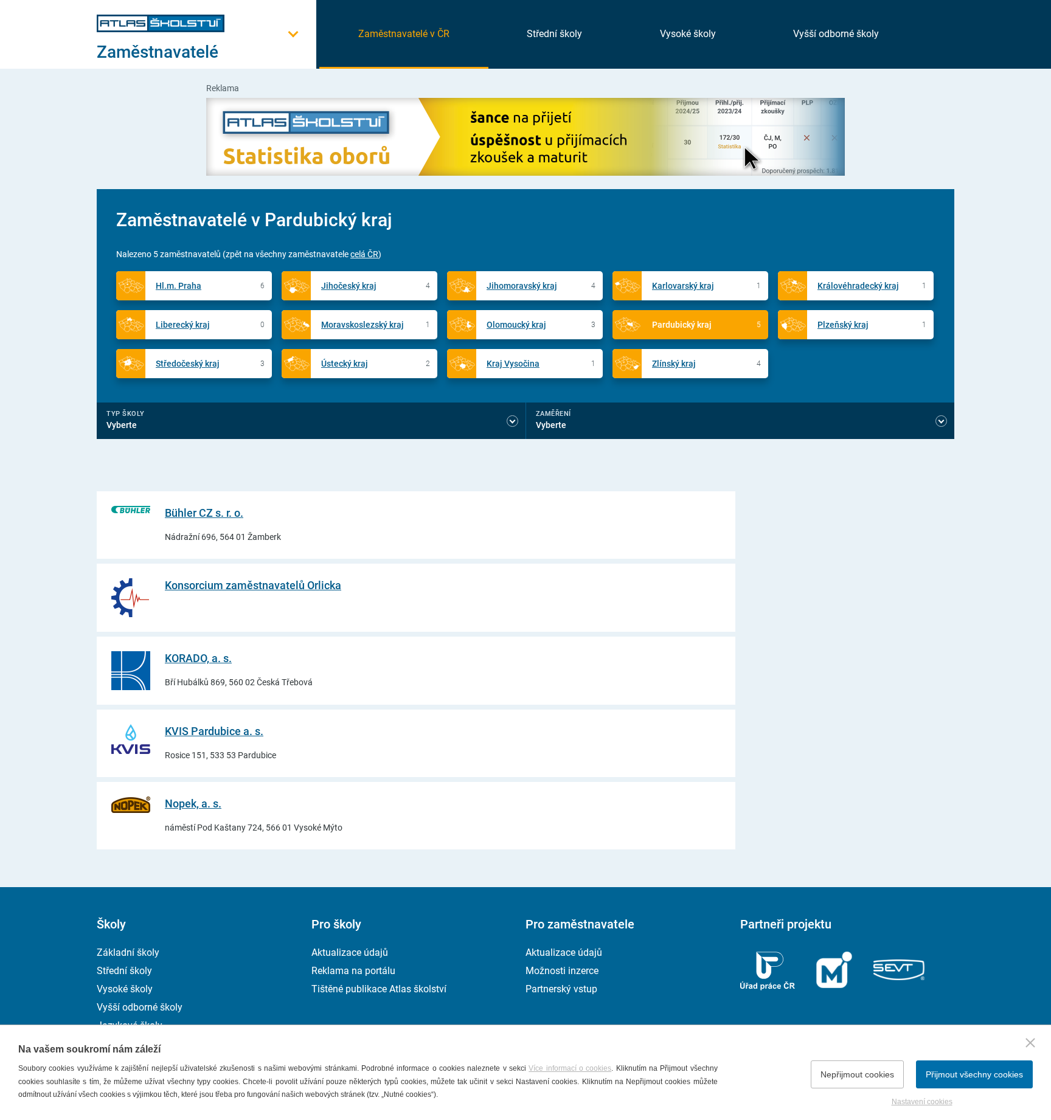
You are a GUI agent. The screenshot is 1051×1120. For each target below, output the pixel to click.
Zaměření (553, 414)
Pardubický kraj (682, 325)
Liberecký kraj (183, 325)
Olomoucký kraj (516, 325)
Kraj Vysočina (513, 363)
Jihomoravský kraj (522, 286)
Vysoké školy (688, 34)
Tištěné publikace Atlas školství (378, 989)
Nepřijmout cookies (857, 1074)
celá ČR (364, 254)
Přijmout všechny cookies (974, 1074)
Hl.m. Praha (178, 286)
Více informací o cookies (570, 1068)
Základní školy (128, 952)
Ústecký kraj (344, 363)
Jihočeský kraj (348, 286)
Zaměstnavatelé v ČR (403, 34)
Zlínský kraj (674, 363)
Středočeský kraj (188, 363)
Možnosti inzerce (562, 971)
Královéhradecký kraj (858, 286)
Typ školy (125, 414)
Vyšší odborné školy (836, 34)
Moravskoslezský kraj (362, 325)
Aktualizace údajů (349, 952)
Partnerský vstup (561, 989)
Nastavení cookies (922, 1102)
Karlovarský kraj (683, 286)
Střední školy (554, 34)
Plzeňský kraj (843, 325)
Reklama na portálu (353, 971)
